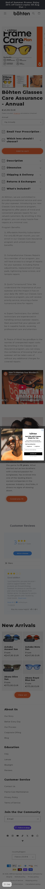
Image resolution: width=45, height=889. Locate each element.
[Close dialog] (42, 430)
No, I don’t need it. (33, 456)
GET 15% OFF (33, 453)
